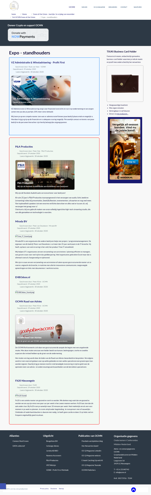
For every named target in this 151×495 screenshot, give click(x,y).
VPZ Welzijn (51, 465)
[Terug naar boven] (133, 490)
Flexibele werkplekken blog (92, 441)
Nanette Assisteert (53, 456)
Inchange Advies (52, 446)
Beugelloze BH (52, 441)
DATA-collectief (19, 446)
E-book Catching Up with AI (92, 460)
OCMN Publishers (89, 470)
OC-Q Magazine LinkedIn (91, 451)
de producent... (122, 114)
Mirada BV (21, 221)
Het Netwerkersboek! (90, 446)
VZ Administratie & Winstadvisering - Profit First (38, 62)
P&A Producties (24, 147)
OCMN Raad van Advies (28, 301)
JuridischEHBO (52, 451)
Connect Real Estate (21, 441)
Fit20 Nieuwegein (25, 381)
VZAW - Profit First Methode (57, 470)
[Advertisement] (120, 15)
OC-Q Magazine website (91, 456)
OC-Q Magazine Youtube (91, 465)
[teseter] (125, 83)
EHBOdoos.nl (22, 277)
